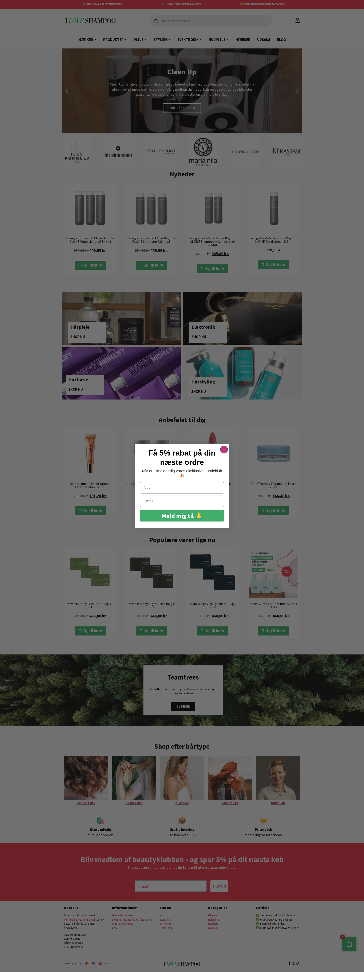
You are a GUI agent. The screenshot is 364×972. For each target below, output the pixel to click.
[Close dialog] (224, 449)
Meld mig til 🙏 (182, 516)
